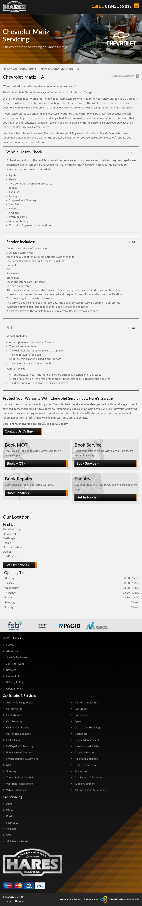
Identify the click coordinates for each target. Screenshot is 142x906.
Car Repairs (81, 715)
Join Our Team (15, 663)
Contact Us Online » (20, 431)
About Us (12, 651)
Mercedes (12, 822)
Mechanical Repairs (86, 758)
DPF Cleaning (14, 740)
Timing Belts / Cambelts (20, 777)
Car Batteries (14, 708)
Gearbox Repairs (84, 752)
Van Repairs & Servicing (88, 777)
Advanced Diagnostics (19, 702)
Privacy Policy (14, 682)
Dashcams (80, 733)
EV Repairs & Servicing (19, 746)
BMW (10, 810)
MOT (9, 765)
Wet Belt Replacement (19, 783)
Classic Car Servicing (87, 727)
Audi (9, 804)
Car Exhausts (14, 715)
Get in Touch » (87, 497)
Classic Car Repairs (17, 727)
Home (10, 645)
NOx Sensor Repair (85, 765)
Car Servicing (14, 721)
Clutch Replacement (18, 733)
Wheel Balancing (16, 790)
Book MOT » (16, 463)
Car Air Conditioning (86, 702)
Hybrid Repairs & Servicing (22, 758)
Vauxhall (11, 829)
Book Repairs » (18, 493)
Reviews (11, 670)
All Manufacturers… (18, 841)
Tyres (77, 721)
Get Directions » (17, 565)
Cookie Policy (14, 688)
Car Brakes (81, 708)
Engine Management (86, 740)
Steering (11, 771)
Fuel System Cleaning (19, 752)
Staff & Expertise (16, 657)
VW (8, 835)
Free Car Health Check (88, 746)
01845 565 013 (112, 7)
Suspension (81, 771)
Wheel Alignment (84, 783)
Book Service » (87, 463)
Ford (9, 816)
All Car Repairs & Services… (91, 790)
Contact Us (13, 676)
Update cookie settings (15, 901)
